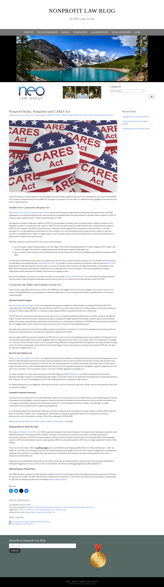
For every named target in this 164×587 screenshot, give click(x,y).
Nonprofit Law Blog (82, 11)
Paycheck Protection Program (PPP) (25, 305)
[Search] (151, 96)
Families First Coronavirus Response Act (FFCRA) (30, 212)
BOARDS (65, 32)
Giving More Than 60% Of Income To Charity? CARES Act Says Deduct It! (39, 421)
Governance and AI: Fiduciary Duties (136, 128)
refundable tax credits (46, 263)
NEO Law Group (92, 581)
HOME (137, 32)
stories (41, 342)
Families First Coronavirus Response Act (40, 510)
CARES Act (21, 510)
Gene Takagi (34, 115)
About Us (75, 581)
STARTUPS (29, 32)
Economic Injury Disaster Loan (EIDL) (26, 358)
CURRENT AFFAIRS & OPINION (57, 115)
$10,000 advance (73, 374)
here (79, 199)
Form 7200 (111, 263)
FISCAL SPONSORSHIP (47, 32)
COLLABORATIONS (99, 32)
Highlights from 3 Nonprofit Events (135, 117)
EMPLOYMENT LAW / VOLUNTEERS (80, 115)
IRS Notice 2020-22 (60, 479)
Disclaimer (82, 581)
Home (68, 581)
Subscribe (14, 551)
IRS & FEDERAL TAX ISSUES (103, 115)
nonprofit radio (60, 510)
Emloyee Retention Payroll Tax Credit (27, 432)
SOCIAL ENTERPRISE (121, 32)
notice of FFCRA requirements (77, 276)
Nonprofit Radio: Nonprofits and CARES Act (39, 512)
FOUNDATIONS (80, 32)
